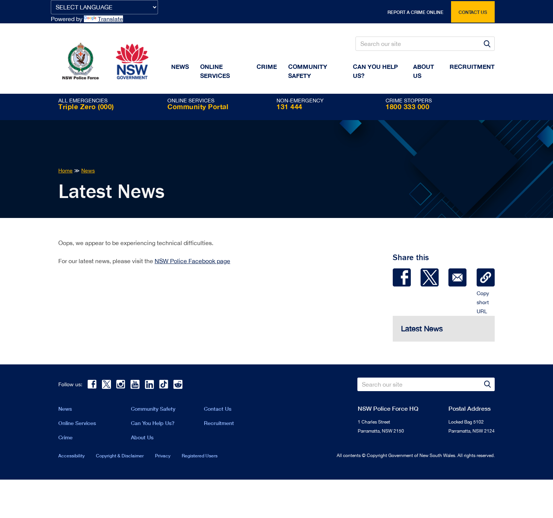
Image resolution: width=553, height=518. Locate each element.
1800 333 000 (407, 106)
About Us (142, 437)
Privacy (162, 456)
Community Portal (197, 106)
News (180, 66)
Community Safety (307, 71)
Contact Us (217, 408)
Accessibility (71, 456)
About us (423, 71)
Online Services (215, 71)
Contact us (473, 12)
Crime (267, 66)
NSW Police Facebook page (192, 260)
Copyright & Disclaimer (120, 456)
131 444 (289, 106)
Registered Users (199, 456)
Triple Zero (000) (86, 106)
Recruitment (472, 66)
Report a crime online (415, 12)
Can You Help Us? (375, 71)
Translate (110, 18)
